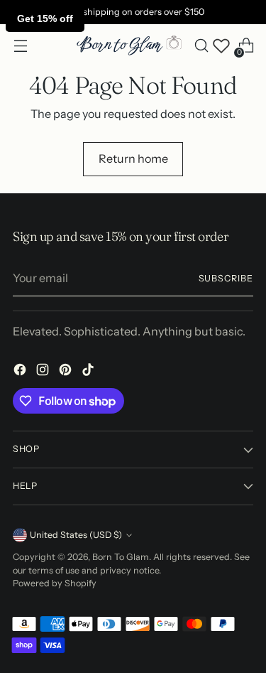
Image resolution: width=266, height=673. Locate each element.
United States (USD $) (76, 534)
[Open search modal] (201, 45)
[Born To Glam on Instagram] (43, 371)
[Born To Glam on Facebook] (21, 371)
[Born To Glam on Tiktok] (89, 371)
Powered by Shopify (54, 583)
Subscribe (226, 278)
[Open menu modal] (20, 45)
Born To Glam (120, 556)
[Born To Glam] (129, 45)
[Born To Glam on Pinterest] (66, 371)
